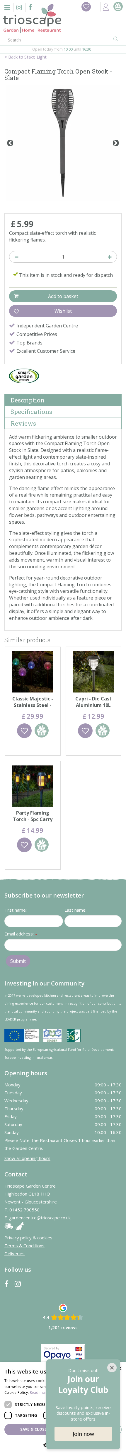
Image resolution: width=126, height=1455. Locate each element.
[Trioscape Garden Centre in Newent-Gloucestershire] (32, 18)
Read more (39, 1392)
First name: (15, 910)
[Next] (116, 143)
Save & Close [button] (33, 1429)
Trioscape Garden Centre (30, 1186)
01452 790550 (24, 1210)
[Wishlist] (86, 6)
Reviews (23, 423)
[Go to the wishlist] (86, 6)
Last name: (75, 910)
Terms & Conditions (24, 1245)
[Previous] (10, 143)
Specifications (31, 411)
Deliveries (14, 1253)
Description (28, 400)
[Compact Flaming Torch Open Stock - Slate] (63, 143)
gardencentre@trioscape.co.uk (40, 1218)
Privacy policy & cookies (28, 1238)
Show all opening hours (27, 1158)
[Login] (105, 6)
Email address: (20, 934)
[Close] (112, 1367)
